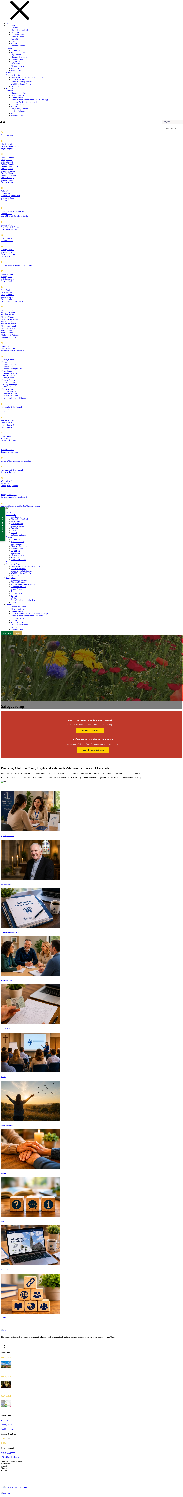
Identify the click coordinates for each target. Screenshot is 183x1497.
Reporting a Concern (7, 836)
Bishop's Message (6, 884)
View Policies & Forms (94, 750)
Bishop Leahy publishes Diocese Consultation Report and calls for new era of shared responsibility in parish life (45, 1391)
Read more (5, 1341)
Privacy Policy (6, 1425)
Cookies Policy (7, 1429)
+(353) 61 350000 (8, 1453)
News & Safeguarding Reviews (10, 1269)
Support (3, 1173)
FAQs (2, 1221)
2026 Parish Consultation (11, 1411)
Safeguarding (6, 1420)
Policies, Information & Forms (10, 932)
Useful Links (4, 1318)
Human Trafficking (7, 1125)
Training (3, 1077)
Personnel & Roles (6, 980)
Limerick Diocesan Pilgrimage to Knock (17, 1372)
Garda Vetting (5, 1028)
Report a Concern (90, 730)
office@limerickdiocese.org (12, 1457)
